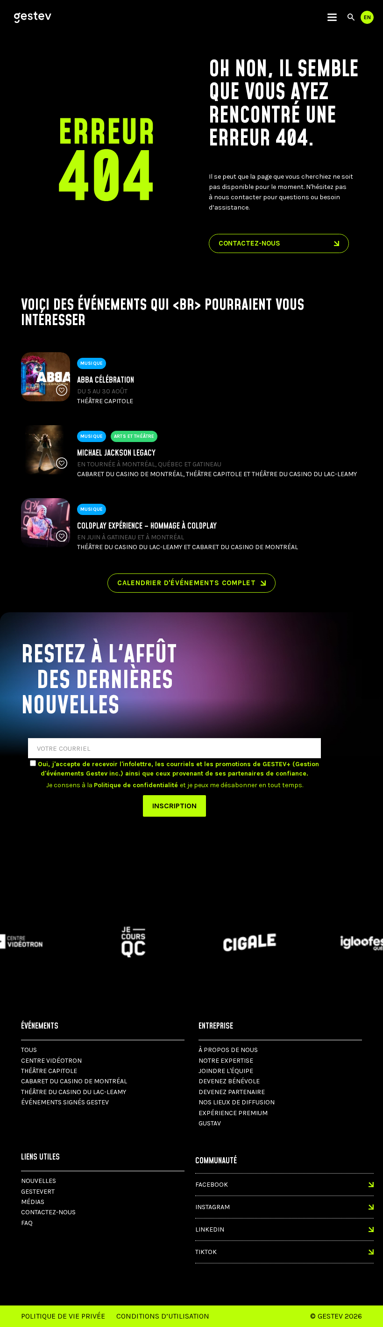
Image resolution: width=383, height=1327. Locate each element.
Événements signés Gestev (65, 1102)
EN (367, 17)
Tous (29, 1050)
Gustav (210, 1123)
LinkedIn (209, 1229)
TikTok (206, 1252)
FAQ (27, 1223)
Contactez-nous (48, 1212)
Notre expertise (226, 1061)
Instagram (212, 1207)
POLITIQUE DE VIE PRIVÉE (63, 1316)
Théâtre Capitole (49, 1071)
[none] (332, 17)
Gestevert (38, 1192)
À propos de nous (228, 1050)
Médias (32, 1202)
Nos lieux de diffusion (237, 1102)
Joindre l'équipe (226, 1071)
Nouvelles (38, 1181)
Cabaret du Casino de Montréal (74, 1081)
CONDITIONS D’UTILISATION (162, 1316)
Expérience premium (233, 1113)
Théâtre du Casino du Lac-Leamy (73, 1092)
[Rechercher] (351, 17)
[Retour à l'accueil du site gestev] (32, 17)
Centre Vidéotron (51, 1061)
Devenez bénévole (229, 1081)
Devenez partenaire (232, 1092)
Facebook (211, 1185)
